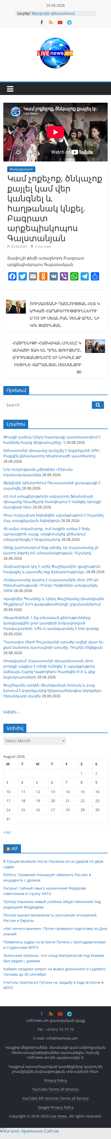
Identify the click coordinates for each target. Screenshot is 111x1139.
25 (23, 809)
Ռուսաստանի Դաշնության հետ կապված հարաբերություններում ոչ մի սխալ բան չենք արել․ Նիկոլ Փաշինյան (65, 314)
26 (38, 809)
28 (68, 809)
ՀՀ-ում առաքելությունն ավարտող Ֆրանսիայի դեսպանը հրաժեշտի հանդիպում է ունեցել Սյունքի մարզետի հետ (52, 501)
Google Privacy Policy (56, 1107)
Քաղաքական (21, 169)
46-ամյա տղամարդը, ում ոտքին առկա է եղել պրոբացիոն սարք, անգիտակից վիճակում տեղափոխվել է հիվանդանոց (46, 534)
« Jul (7, 832)
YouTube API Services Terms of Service (55, 1098)
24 (8, 809)
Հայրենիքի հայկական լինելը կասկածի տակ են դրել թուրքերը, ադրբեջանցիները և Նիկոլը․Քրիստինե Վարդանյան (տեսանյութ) (46, 357)
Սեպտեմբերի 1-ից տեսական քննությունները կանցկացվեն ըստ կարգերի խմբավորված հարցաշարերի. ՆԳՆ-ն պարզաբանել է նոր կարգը (51, 623)
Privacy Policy (55, 1080)
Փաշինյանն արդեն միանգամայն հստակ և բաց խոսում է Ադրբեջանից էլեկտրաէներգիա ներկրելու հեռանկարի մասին (52, 690)
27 (53, 809)
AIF (14, 848)
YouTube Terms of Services (55, 1089)
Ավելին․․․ (11, 711)
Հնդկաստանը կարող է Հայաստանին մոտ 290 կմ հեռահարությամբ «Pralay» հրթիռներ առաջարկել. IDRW (50, 585)
